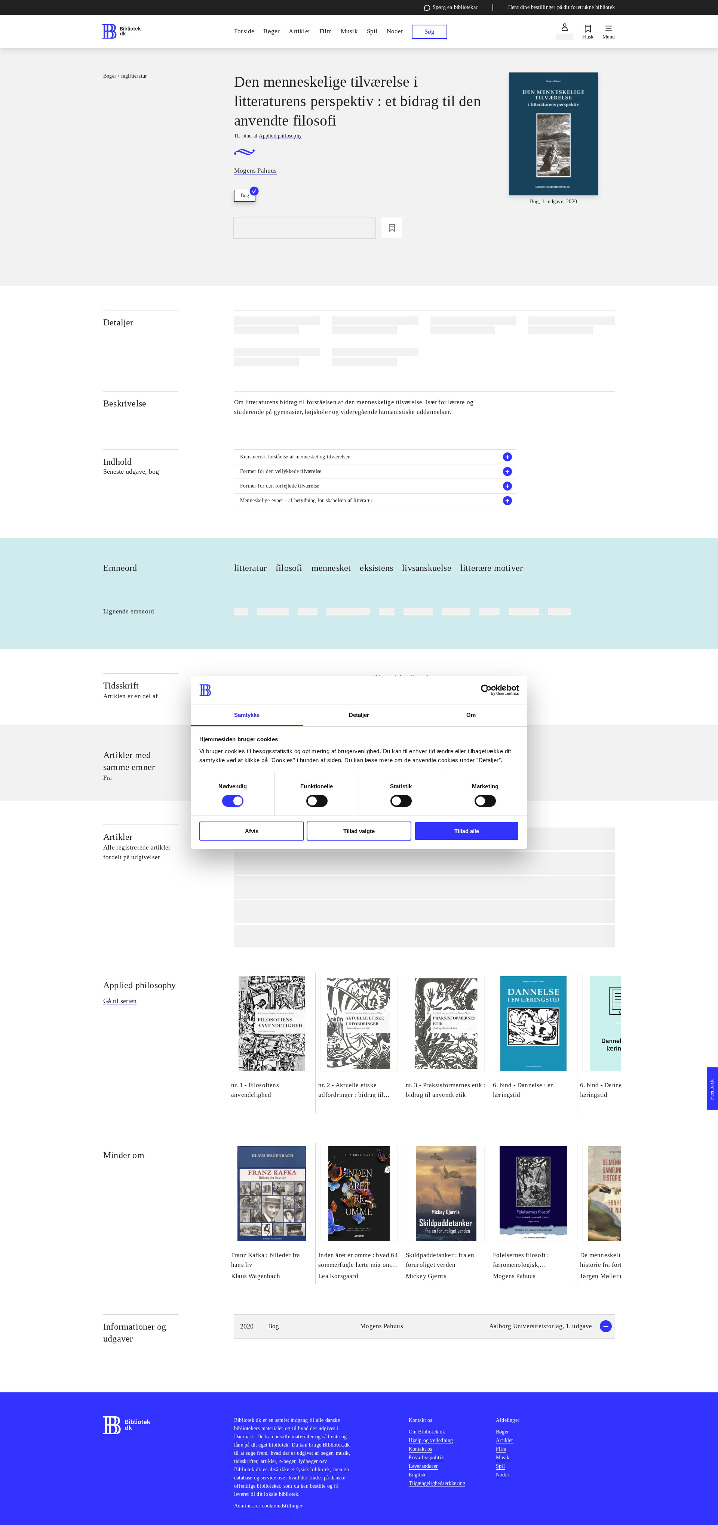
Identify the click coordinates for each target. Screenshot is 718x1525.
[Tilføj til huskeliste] (391, 227)
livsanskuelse (426, 568)
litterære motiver (491, 568)
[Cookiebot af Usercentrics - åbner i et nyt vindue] (486, 690)
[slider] (553, 139)
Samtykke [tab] (247, 715)
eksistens (376, 568)
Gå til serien (119, 1001)
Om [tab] (471, 715)
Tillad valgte (359, 831)
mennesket (331, 568)
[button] (375, 456)
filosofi (289, 568)
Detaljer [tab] (359, 715)
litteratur (250, 568)
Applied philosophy (139, 985)
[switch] (317, 801)
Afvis (251, 831)
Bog (244, 195)
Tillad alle (466, 831)
